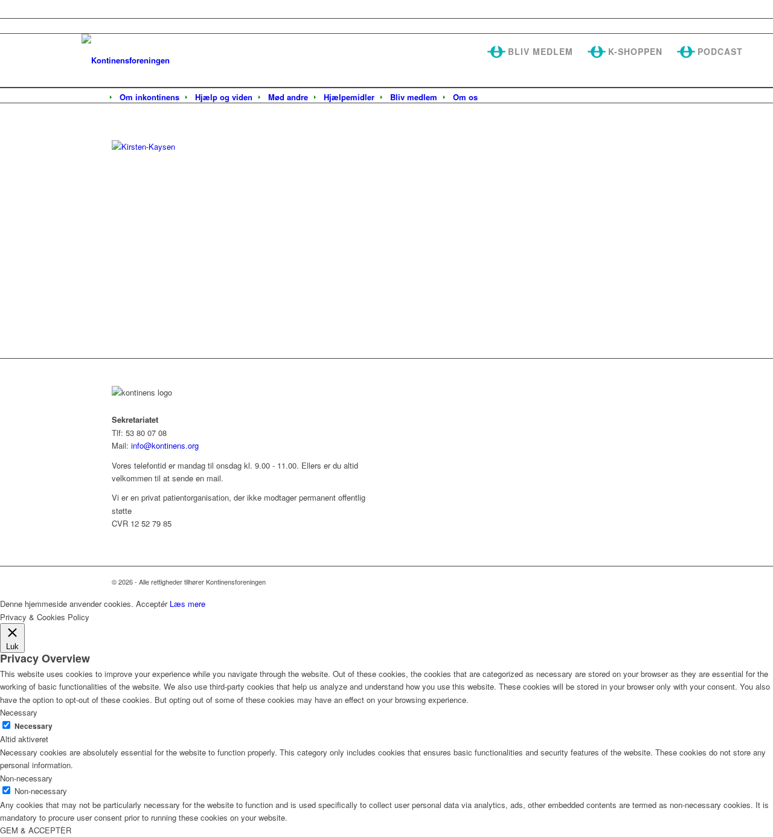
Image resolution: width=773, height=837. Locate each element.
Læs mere (187, 603)
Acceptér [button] (151, 603)
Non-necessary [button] (26, 778)
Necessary (33, 726)
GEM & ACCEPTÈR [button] (35, 830)
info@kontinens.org (164, 445)
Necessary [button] (18, 712)
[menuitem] (149, 97)
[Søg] (493, 97)
